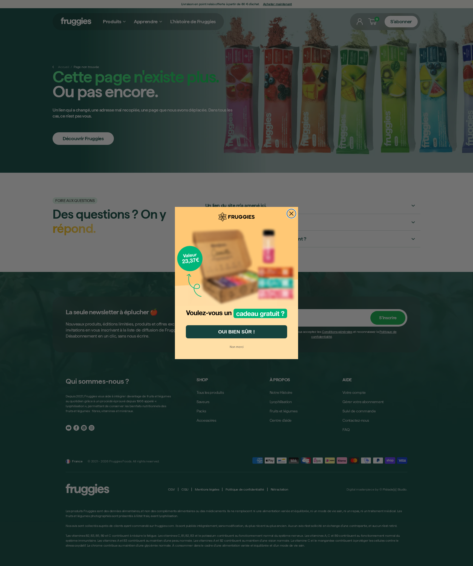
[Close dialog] (291, 213)
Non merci (237, 347)
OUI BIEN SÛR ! (236, 332)
